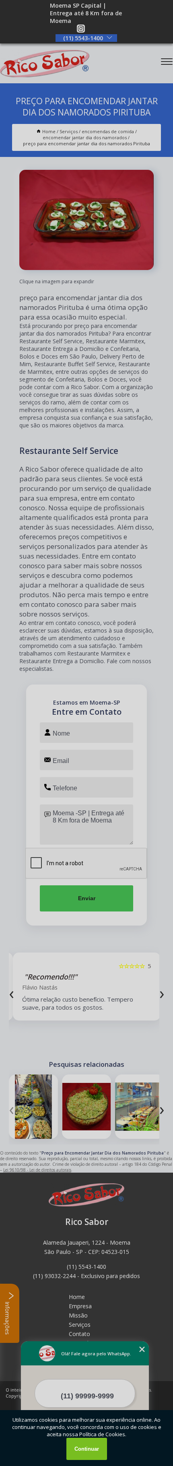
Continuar (86, 1449)
